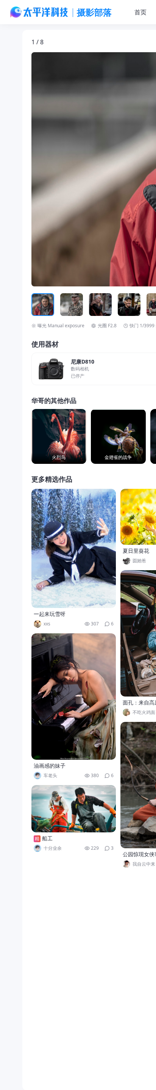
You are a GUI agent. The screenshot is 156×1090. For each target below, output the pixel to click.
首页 (140, 12)
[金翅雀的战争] (118, 436)
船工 (47, 838)
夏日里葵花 (136, 550)
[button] (66, 169)
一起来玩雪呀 (50, 613)
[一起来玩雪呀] (73, 548)
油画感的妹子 (50, 765)
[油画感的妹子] (73, 696)
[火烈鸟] (58, 436)
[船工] (73, 808)
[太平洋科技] (39, 12)
